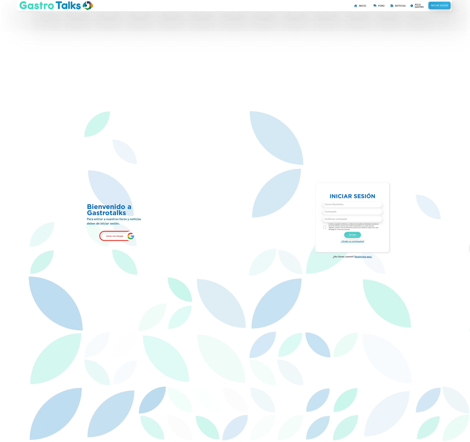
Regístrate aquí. (363, 257)
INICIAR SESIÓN (439, 5)
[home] (185, 5)
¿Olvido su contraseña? (352, 241)
